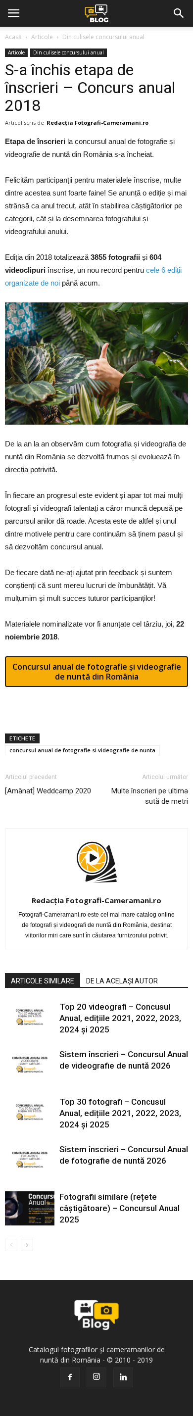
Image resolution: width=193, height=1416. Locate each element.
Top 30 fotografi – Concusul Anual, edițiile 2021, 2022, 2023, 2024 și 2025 (120, 1113)
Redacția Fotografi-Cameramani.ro (97, 122)
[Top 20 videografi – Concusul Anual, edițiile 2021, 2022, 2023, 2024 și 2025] (29, 1018)
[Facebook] (70, 1377)
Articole (42, 37)
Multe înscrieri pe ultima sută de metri (149, 796)
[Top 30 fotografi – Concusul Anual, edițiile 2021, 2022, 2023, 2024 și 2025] (29, 1113)
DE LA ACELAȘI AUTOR (122, 981)
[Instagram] (96, 1377)
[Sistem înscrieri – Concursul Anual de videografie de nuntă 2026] (29, 1066)
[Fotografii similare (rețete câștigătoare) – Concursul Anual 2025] (29, 1208)
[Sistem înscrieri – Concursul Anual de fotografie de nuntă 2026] (29, 1161)
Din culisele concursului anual (103, 37)
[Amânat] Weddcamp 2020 (48, 790)
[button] (179, 13)
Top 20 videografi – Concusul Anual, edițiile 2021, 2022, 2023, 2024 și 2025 (120, 1018)
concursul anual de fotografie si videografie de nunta (82, 750)
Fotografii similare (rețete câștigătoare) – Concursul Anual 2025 (119, 1208)
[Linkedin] (123, 1377)
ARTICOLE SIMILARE (42, 981)
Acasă (13, 37)
